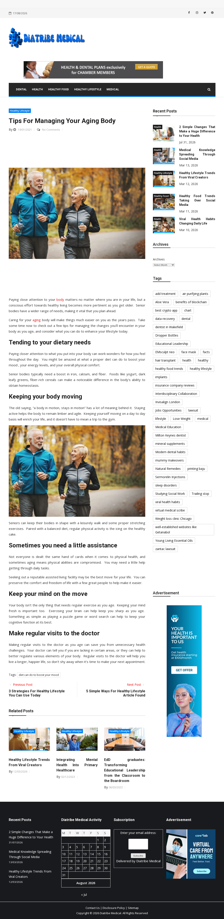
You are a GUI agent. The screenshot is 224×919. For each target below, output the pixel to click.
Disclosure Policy (114, 908)
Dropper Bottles (166, 335)
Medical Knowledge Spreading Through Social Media (197, 154)
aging (37, 320)
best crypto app (166, 310)
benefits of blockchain (191, 302)
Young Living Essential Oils (174, 540)
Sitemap (133, 908)
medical (202, 419)
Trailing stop (200, 494)
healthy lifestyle (201, 369)
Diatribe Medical (148, 861)
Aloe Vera (162, 302)
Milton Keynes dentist (170, 435)
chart (187, 310)
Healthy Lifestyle (20, 110)
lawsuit (193, 410)
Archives (159, 259)
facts (206, 352)
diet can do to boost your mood (39, 675)
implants (161, 377)
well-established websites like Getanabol (176, 529)
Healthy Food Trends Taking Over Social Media (197, 200)
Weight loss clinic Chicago (173, 518)
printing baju (196, 469)
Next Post (134, 684)
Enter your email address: (138, 847)
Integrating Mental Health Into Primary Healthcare (77, 765)
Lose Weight (182, 419)
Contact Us (93, 908)
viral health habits (167, 502)
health (186, 360)
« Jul (84, 894)
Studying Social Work (170, 494)
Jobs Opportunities (168, 410)
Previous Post (22, 684)
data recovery (165, 319)
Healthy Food (161, 196)
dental (186, 319)
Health (157, 126)
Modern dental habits (170, 452)
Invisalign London (167, 402)
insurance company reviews (174, 385)
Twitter (204, 13)
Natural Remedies (168, 469)
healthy (203, 360)
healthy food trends (169, 369)
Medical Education (168, 427)
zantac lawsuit (165, 549)
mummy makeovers (169, 460)
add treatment (165, 294)
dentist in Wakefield (169, 327)
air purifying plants (195, 294)
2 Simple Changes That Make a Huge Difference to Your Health (197, 131)
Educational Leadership (171, 344)
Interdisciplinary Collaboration (176, 394)
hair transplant (165, 360)
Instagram (197, 13)
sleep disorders (166, 485)
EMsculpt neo (165, 352)
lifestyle (160, 419)
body (60, 299)
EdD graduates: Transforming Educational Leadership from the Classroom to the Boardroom (124, 770)
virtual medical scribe (170, 510)
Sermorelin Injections (170, 477)
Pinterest (212, 13)
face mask (188, 352)
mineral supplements (170, 444)
